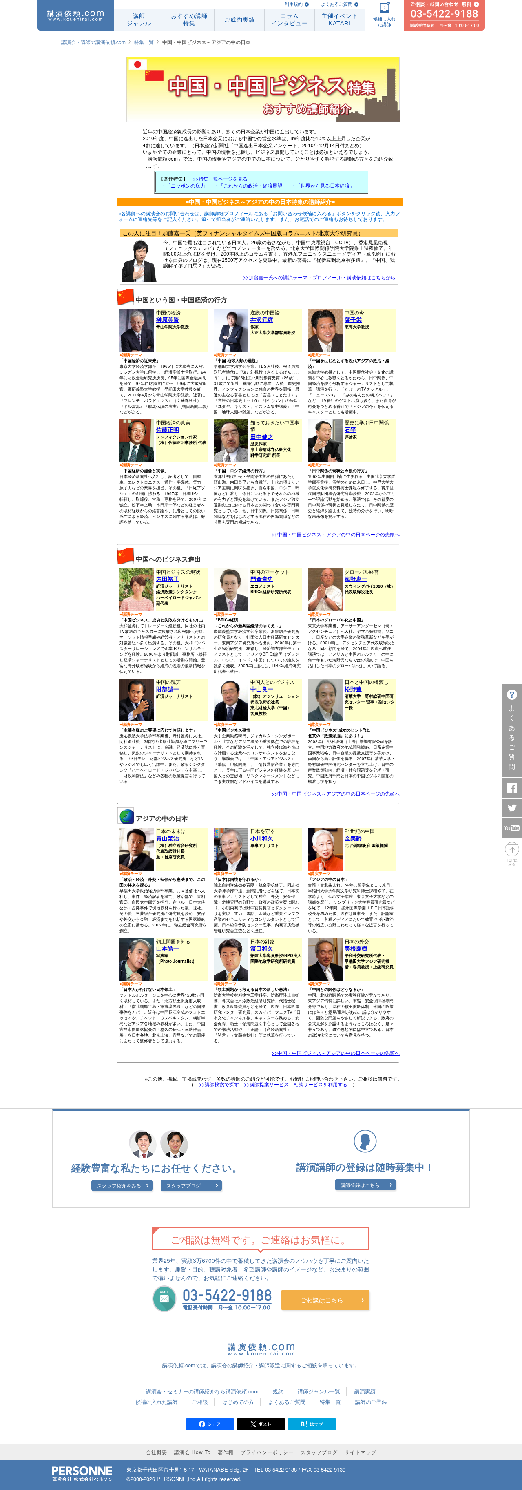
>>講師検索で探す (219, 1084)
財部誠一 (167, 689)
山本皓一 (167, 948)
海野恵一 (356, 579)
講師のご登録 (371, 1402)
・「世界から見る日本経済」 (322, 185)
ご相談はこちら (322, 1299)
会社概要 (156, 1451)
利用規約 (294, 4)
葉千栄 (353, 319)
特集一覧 (144, 41)
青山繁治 (167, 838)
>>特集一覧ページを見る (220, 178)
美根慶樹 (356, 948)
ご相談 (200, 1402)
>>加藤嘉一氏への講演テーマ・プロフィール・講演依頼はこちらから (319, 277)
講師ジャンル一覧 (319, 1391)
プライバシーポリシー (267, 1451)
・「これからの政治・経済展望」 (250, 185)
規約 (278, 1391)
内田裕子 (167, 579)
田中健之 (261, 436)
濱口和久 (261, 948)
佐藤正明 (167, 429)
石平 (350, 429)
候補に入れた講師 (156, 1402)
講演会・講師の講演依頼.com (93, 41)
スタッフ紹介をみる (119, 1185)
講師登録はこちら (360, 1184)
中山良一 (261, 689)
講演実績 (365, 1391)
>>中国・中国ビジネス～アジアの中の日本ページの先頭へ (336, 534)
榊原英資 (167, 319)
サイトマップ (360, 1451)
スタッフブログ (183, 1185)
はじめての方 (238, 1402)
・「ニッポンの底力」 (185, 185)
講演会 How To (192, 1451)
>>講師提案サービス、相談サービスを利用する (295, 1084)
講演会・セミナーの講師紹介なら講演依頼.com (202, 1391)
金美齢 (353, 838)
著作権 (226, 1451)
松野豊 (353, 689)
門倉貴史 (261, 579)
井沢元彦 (261, 319)
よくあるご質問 (336, 4)
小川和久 (261, 838)
